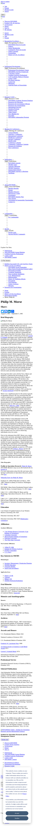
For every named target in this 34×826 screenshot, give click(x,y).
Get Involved (8, 24)
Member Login (9, 10)
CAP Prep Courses (14, 73)
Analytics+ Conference (15, 134)
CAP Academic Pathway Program (18, 77)
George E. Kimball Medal (8, 651)
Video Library (12, 112)
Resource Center (10, 97)
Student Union (12, 110)
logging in (4, 469)
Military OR (8, 579)
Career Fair (11, 82)
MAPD (7, 229)
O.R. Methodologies (14, 275)
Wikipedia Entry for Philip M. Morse (12, 477)
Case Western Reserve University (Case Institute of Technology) (16, 532)
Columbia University (11, 535)
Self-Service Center (14, 193)
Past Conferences (13, 147)
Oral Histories (12, 282)
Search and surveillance (12, 568)
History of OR (9, 575)
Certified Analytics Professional (17, 75)
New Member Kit (13, 114)
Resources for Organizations (16, 105)
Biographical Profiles (14, 270)
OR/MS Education (10, 565)
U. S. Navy (8, 552)
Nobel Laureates (13, 51)
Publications (8, 159)
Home (6, 290)
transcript (17, 593)
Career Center (12, 78)
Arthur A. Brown (18, 448)
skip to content (5, 1)
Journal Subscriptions (14, 170)
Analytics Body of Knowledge (17, 85)
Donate (7, 8)
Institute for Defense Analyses (13, 549)
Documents (11, 280)
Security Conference (14, 139)
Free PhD (11, 115)
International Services (14, 107)
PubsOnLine (8, 250)
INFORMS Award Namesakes (17, 267)
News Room (12, 198)
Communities (9, 213)
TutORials (11, 173)
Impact (7, 26)
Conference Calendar (14, 142)
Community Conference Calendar (18, 144)
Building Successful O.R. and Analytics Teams (18, 264)
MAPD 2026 (12, 141)
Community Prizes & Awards (17, 50)
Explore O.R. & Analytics (12, 23)
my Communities (13, 217)
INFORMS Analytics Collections (18, 171)
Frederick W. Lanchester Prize (10, 643)
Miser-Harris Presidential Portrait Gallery (20, 269)
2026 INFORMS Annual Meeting (15, 252)
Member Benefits (13, 188)
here (5, 474)
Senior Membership (14, 48)
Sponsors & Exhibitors (15, 146)
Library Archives (13, 284)
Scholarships (12, 53)
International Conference (15, 136)
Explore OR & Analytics (12, 744)
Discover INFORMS (11, 21)
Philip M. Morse (27, 466)
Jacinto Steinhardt (8, 390)
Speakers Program (13, 109)
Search (7, 33)
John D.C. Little (14, 405)
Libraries (7, 577)
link (6, 484)
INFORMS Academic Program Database (20, 100)
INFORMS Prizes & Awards (17, 44)
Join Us (7, 28)
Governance (12, 195)
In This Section (6, 260)
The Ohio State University (12, 540)
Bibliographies (12, 277)
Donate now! (5, 739)
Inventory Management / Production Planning (18, 563)
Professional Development (13, 66)
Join (6, 6)
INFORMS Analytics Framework (18, 72)
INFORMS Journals (14, 163)
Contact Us (11, 202)
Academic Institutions (14, 272)
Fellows (10, 46)
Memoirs (11, 285)
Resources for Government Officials (19, 104)
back (6, 43)
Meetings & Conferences (12, 129)
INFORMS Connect (11, 257)
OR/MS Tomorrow (14, 168)
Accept (17, 813)
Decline (17, 818)
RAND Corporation (11, 550)
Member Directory (13, 192)
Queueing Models (10, 566)
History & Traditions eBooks (17, 279)
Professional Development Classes (18, 70)
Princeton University (11, 538)
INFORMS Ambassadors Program (18, 117)
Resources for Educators (15, 102)
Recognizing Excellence (12, 41)
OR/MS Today (12, 165)
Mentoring (11, 83)
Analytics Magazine (14, 166)
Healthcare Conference (15, 137)
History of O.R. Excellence (16, 55)
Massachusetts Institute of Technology (16, 536)
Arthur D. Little (9, 547)
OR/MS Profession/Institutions (14, 580)
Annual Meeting (13, 132)
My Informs (8, 30)
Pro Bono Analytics (14, 80)
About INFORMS (10, 185)
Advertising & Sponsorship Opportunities (20, 200)
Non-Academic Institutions (16, 274)
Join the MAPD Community (16, 234)
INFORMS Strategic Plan (16, 197)
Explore (7, 292)
